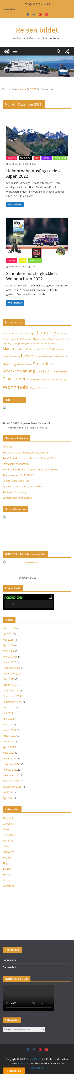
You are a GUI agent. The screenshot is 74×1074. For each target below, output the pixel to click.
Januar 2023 (9, 758)
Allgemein (8, 818)
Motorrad (25, 158)
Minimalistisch (50, 343)
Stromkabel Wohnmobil (16, 463)
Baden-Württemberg (18, 333)
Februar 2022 (10, 769)
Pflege (5, 356)
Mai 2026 (8, 639)
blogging (32, 333)
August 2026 (10, 628)
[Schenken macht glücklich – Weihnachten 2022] (37, 238)
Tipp (36, 158)
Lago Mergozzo (23, 343)
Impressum (9, 960)
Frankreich (8, 339)
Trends (6, 874)
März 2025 (9, 679)
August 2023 (10, 735)
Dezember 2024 (12, 690)
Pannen (62, 349)
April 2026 (8, 645)
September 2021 (12, 786)
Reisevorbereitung (43, 356)
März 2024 (9, 724)
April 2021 (8, 798)
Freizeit (17, 338)
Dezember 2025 (12, 668)
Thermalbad (61, 372)
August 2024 (10, 707)
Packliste (54, 349)
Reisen (27, 356)
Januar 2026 (9, 662)
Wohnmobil (60, 158)
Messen (39, 343)
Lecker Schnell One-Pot (16, 480)
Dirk (34, 164)
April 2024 (8, 718)
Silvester (20, 364)
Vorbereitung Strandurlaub (17, 497)
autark (6, 333)
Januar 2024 (9, 730)
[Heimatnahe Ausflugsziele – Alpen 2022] (37, 135)
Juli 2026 (7, 634)
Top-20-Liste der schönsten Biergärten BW (27, 452)
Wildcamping (61, 379)
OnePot (45, 349)
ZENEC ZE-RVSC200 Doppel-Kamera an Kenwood (30, 469)
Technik (49, 371)
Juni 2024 (8, 713)
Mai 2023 (8, 741)
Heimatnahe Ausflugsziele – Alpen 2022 (33, 173)
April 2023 (8, 747)
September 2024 (12, 701)
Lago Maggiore (9, 343)
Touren (46, 158)
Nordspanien (35, 349)
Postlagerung (14, 356)
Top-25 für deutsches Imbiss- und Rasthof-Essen (30, 458)
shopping (9, 364)
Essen (59, 333)
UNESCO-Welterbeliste (37, 379)
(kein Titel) (8, 447)
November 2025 (12, 673)
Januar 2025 (9, 684)
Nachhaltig (24, 349)
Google (45, 339)
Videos (6, 880)
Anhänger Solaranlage (15, 492)
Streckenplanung (19, 371)
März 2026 (9, 651)
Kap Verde (64, 339)
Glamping (37, 339)
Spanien (28, 364)
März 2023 (9, 752)
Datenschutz (10, 967)
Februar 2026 (10, 656)
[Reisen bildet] (7, 51)
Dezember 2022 (12, 764)
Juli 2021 (7, 792)
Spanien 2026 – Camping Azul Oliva (22, 486)
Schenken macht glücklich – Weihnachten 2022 (33, 276)
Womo (33, 388)
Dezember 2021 (12, 775)
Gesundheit (27, 339)
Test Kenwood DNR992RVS (18, 475)
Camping (12, 158)
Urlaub (51, 379)
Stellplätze (43, 363)
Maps (33, 343)
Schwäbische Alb (59, 356)
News (22, 260)
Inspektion (54, 339)
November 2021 (12, 781)
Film (64, 333)
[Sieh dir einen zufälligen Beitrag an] (67, 51)
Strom (39, 371)
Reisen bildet (37, 30)
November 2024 (12, 696)
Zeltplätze (43, 388)
